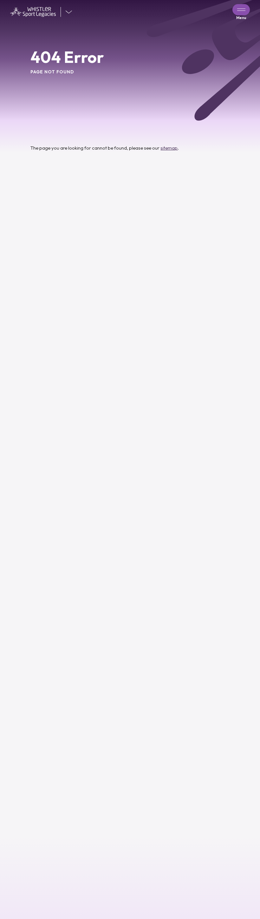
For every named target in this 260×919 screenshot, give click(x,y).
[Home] (35, 12)
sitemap (169, 148)
